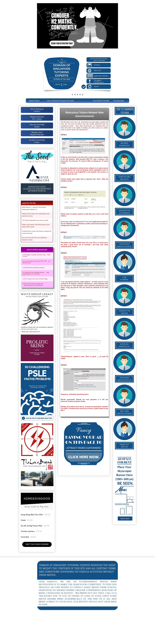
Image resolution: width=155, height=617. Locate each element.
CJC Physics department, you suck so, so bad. (35, 220)
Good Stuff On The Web (101, 101)
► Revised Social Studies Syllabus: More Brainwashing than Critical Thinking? (33, 284)
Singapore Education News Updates (37, 118)
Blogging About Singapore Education (37, 133)
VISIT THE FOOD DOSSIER (37, 544)
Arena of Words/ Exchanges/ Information (60, 101)
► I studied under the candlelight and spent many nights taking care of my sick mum (36, 273)
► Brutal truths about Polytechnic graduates (34, 267)
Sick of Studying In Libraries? (36, 110)
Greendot (25, 537)
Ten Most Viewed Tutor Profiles (37, 141)
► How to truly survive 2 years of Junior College (35, 279)
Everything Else (118, 101)
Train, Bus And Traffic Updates (36, 125)
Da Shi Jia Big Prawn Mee (31, 526)
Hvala (23, 520)
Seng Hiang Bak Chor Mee (32, 515)
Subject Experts (34, 101)
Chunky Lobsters (28, 531)
